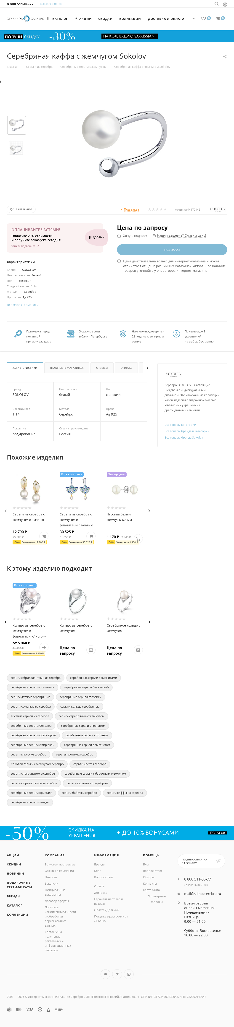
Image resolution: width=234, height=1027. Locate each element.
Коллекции (17, 914)
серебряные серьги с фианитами (93, 678)
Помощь (151, 855)
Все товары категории (180, 425)
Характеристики (25, 367)
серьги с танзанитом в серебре (33, 773)
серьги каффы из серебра (125, 793)
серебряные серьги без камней (86, 687)
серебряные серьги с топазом (87, 735)
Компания (54, 855)
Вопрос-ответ (103, 877)
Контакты (150, 883)
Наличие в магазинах (66, 367)
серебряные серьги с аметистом (87, 745)
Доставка (100, 893)
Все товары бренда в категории (187, 431)
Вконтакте (105, 974)
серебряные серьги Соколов (31, 726)
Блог (97, 871)
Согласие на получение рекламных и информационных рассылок (58, 941)
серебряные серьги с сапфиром (33, 735)
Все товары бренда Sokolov (184, 437)
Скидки (14, 864)
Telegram (117, 974)
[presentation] (5, 510)
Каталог (14, 905)
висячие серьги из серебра (30, 716)
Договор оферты (57, 901)
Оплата (126, 367)
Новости (51, 877)
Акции (13, 855)
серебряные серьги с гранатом (83, 726)
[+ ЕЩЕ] (193, 18)
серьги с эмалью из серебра (31, 706)
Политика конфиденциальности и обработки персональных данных (60, 916)
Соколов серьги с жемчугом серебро (37, 764)
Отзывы (102, 367)
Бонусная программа (60, 864)
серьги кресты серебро (89, 764)
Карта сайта (151, 890)
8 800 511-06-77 (20, 4)
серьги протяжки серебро (74, 754)
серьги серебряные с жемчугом (81, 716)
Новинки (15, 873)
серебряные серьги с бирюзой (32, 745)
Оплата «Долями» (106, 910)
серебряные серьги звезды (30, 802)
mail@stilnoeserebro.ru (202, 893)
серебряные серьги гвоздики (80, 697)
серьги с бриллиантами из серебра (36, 678)
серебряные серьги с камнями (32, 687)
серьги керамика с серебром (87, 783)
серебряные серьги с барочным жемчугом (95, 773)
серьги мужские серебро (28, 754)
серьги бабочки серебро (79, 793)
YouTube (129, 974)
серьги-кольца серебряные (79, 706)
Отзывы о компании (59, 871)
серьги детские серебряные (30, 697)
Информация (106, 855)
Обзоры (148, 877)
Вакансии (51, 883)
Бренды (14, 896)
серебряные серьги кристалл (31, 793)
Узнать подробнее (23, 246)
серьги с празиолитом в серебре (34, 783)
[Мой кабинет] (225, 4)
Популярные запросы (157, 899)
